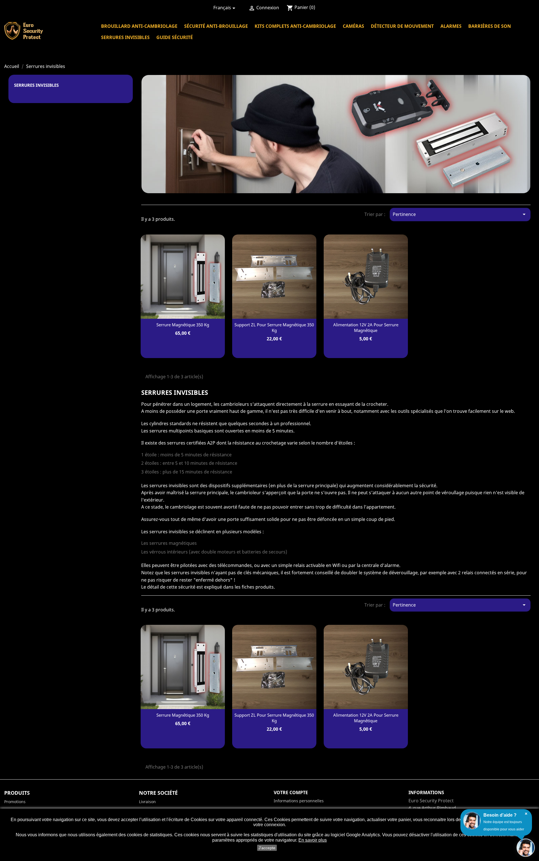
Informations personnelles (299, 800)
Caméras (353, 26)
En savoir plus (312, 840)
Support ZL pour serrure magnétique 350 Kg (274, 327)
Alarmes (451, 26)
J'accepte (267, 848)
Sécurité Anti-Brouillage (216, 26)
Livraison (147, 801)
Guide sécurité (174, 37)
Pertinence (460, 214)
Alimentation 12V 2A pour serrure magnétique (365, 327)
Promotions (15, 801)
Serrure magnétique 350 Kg (182, 324)
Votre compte (291, 792)
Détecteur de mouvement (402, 26)
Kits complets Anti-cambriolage (295, 26)
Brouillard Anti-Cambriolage (139, 26)
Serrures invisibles (125, 37)
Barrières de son (489, 26)
